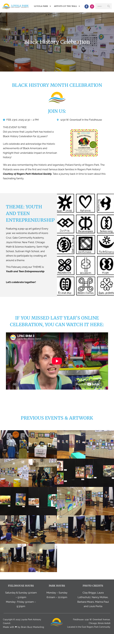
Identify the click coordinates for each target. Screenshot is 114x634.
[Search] (109, 6)
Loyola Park (41, 6)
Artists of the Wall (65, 6)
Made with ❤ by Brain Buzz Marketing (23, 627)
